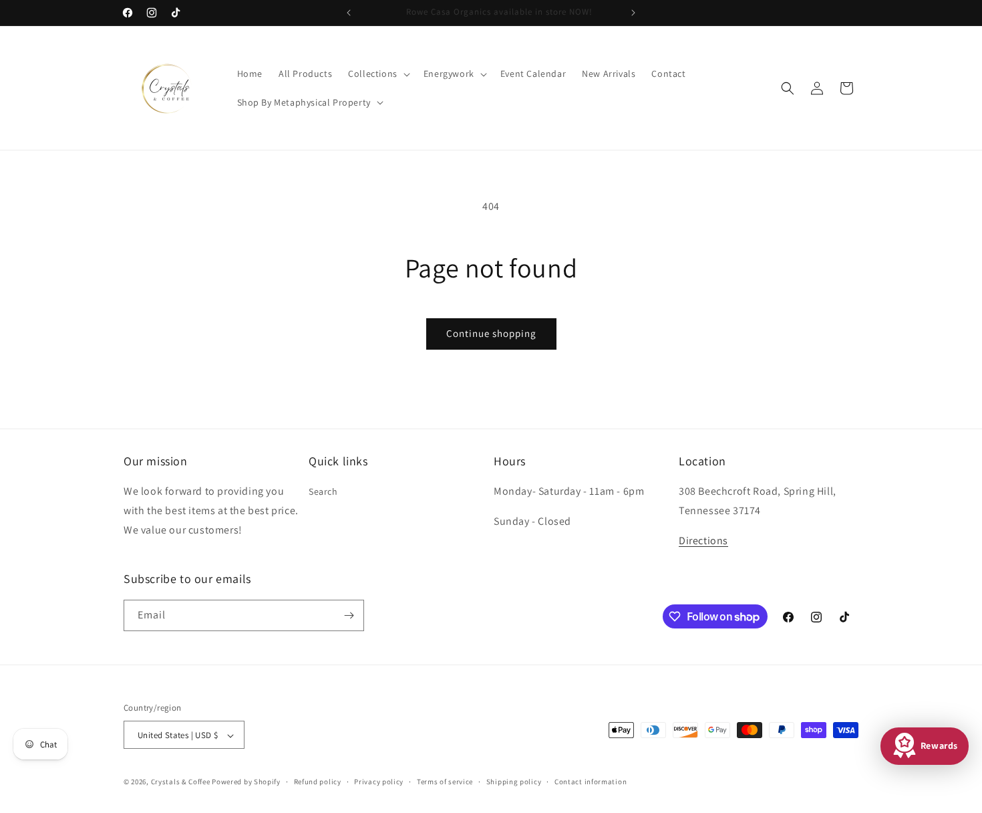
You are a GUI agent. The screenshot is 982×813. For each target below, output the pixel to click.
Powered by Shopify (246, 782)
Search (323, 491)
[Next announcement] (633, 12)
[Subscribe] (348, 615)
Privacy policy (378, 781)
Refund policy (317, 781)
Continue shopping (491, 333)
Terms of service (445, 781)
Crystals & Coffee (180, 782)
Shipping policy (514, 781)
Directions (703, 541)
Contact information (590, 781)
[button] (378, 74)
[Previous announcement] (348, 12)
